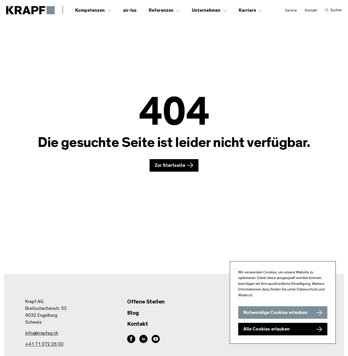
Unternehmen (206, 10)
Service (291, 10)
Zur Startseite (170, 165)
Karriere (247, 10)
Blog (133, 313)
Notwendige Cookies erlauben (275, 312)
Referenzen (161, 10)
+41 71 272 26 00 (44, 344)
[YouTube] (156, 339)
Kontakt (311, 10)
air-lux (130, 10)
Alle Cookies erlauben (266, 329)
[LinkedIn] (143, 339)
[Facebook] (131, 339)
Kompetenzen (90, 10)
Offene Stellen (146, 301)
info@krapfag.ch (41, 333)
